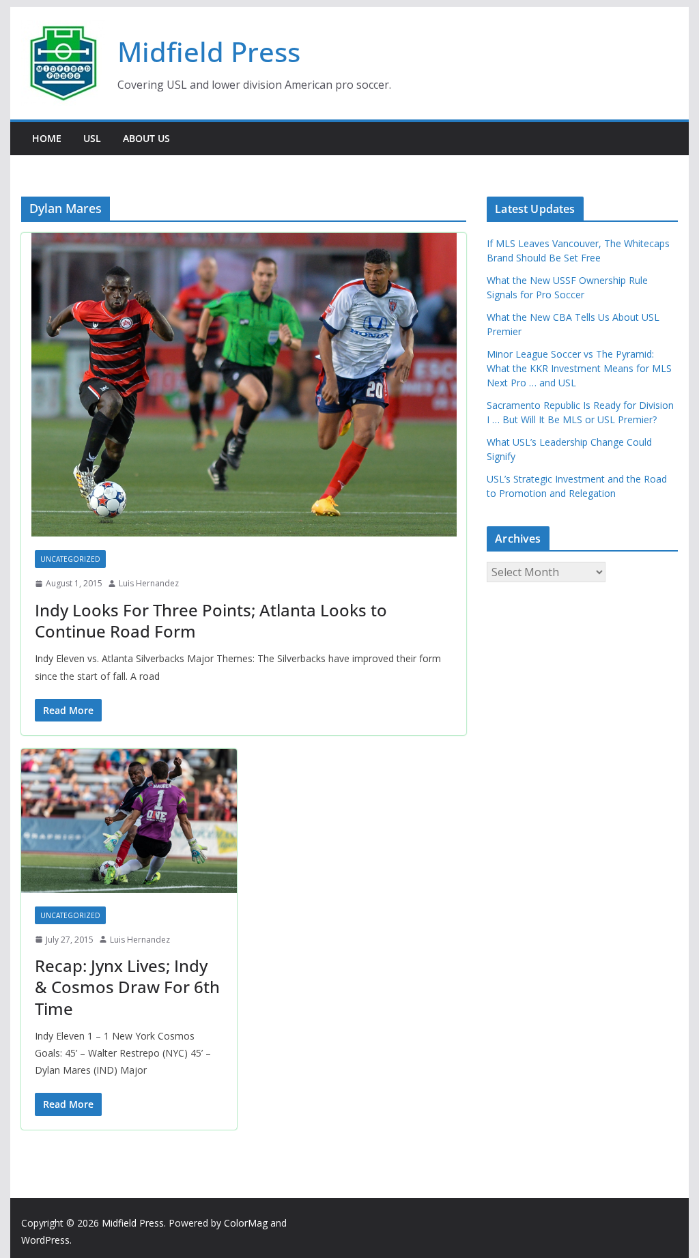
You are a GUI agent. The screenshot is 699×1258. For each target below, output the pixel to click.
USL (92, 138)
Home (46, 138)
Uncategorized (70, 559)
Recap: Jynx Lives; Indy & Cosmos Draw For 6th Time (127, 986)
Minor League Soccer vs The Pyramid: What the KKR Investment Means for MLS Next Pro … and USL (579, 368)
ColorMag (246, 1222)
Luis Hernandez (149, 583)
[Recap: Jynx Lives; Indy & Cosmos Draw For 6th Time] (129, 821)
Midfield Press (208, 51)
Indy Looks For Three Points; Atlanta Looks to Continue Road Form (211, 620)
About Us (146, 138)
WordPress (45, 1239)
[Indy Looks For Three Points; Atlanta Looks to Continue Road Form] (243, 385)
